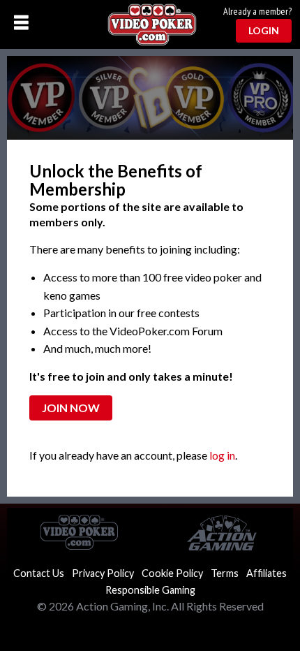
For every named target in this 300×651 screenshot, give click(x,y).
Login (263, 30)
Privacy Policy (103, 573)
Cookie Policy (172, 573)
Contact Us (38, 573)
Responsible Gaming (150, 590)
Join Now (71, 407)
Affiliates (266, 573)
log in (222, 455)
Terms (225, 573)
